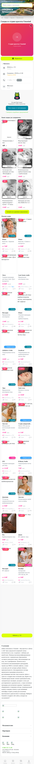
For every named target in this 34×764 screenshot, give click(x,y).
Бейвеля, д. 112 (17, 635)
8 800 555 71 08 (7, 747)
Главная (6, 17)
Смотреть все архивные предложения (17, 212)
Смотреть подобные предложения (17, 112)
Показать (19, 80)
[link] (9, 712)
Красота (12, 17)
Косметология (20, 17)
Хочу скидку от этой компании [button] (17, 108)
